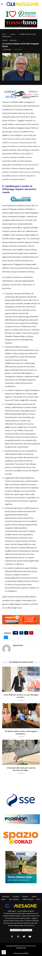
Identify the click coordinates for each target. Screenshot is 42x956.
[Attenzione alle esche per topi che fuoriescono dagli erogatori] (21, 752)
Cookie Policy (27, 930)
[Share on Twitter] (26, 633)
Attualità (5, 896)
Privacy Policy (16, 930)
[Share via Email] (6, 637)
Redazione (7, 49)
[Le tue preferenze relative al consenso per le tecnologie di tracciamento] (4, 952)
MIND (26, 953)
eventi (34, 896)
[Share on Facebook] (21, 633)
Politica (25, 896)
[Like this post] (16, 633)
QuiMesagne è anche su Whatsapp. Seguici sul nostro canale (19, 189)
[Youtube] (30, 936)
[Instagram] (18, 936)
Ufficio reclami (28, 899)
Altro (39, 899)
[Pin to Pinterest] (31, 633)
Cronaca (12, 34)
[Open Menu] (2, 4)
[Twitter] (24, 936)
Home (4, 34)
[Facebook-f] (12, 936)
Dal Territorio (14, 899)
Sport (3, 899)
